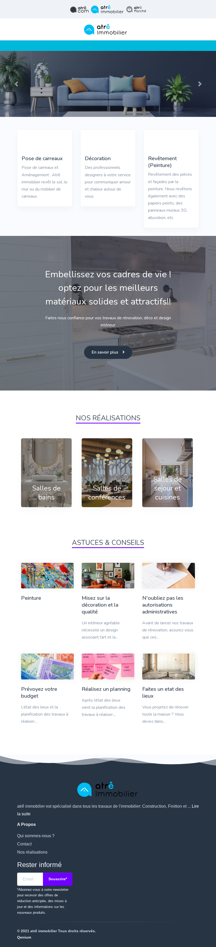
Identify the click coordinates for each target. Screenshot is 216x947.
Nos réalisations (32, 852)
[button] (16, 84)
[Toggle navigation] (19, 45)
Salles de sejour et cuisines (167, 488)
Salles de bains (46, 493)
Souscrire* (57, 879)
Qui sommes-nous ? (36, 836)
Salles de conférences (106, 493)
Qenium (24, 937)
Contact (24, 844)
